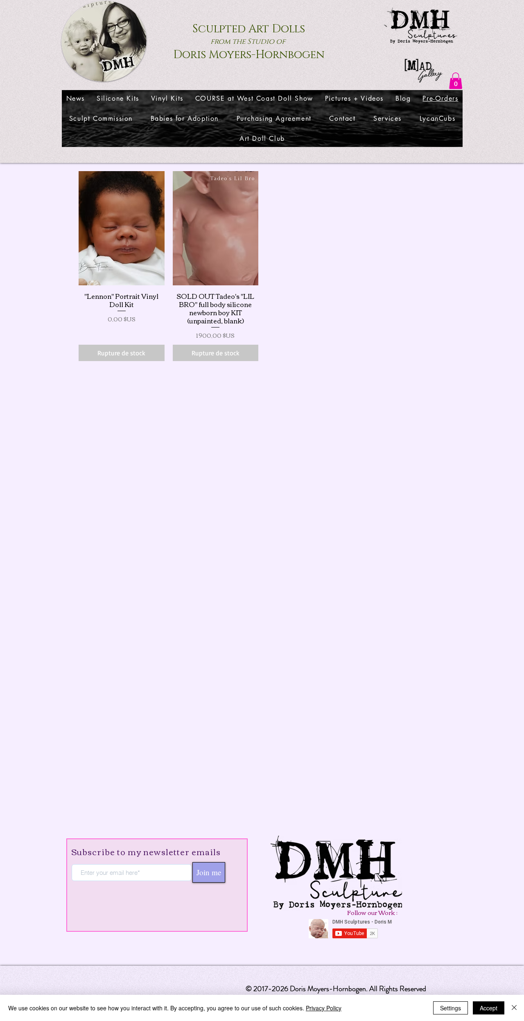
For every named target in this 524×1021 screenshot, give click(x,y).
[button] (456, 80)
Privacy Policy (323, 1008)
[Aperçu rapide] (122, 228)
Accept (488, 1008)
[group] (262, 266)
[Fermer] (514, 1007)
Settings (450, 1008)
